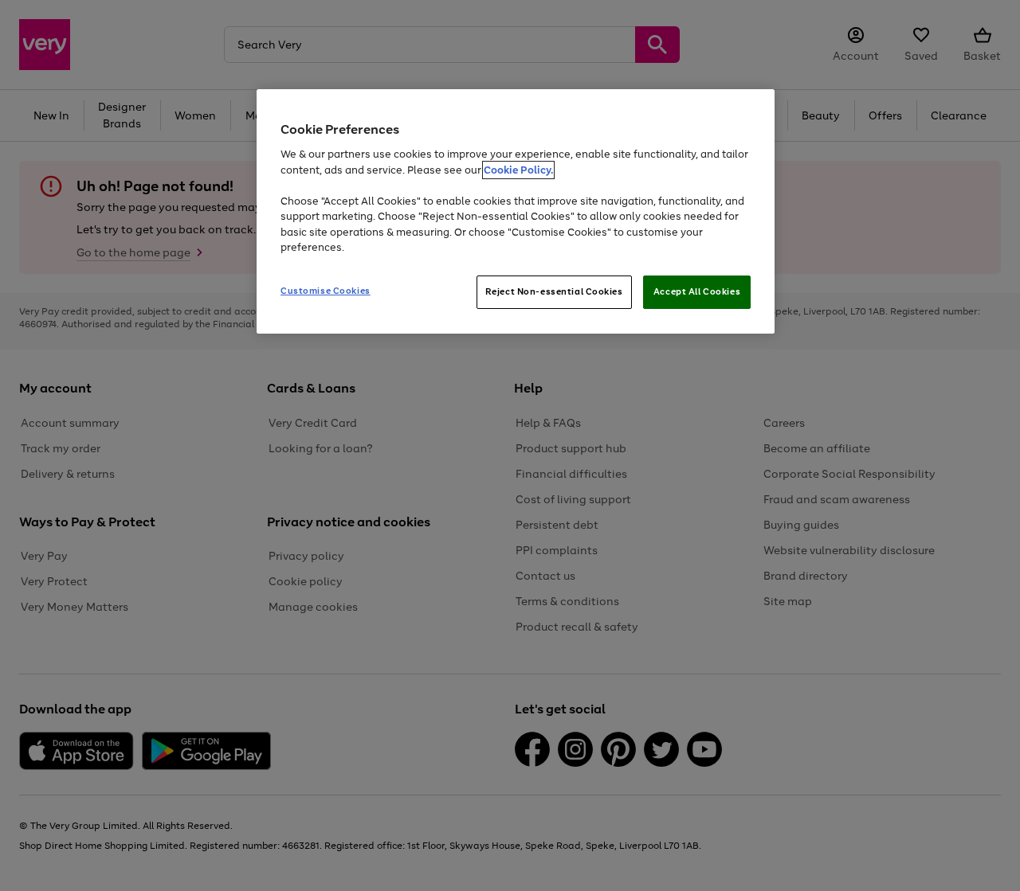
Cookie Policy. (518, 170)
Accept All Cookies (696, 291)
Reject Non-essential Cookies (554, 291)
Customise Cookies (325, 290)
